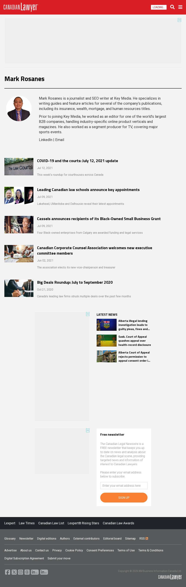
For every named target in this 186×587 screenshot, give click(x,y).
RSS (142, 538)
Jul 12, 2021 (45, 168)
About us (26, 550)
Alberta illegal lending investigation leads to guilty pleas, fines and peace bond (133, 325)
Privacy (57, 550)
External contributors (86, 538)
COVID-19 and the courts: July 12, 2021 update (77, 161)
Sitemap (130, 538)
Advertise (10, 550)
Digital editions (46, 538)
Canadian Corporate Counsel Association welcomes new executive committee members (94, 250)
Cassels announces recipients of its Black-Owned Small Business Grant (99, 219)
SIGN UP (124, 497)
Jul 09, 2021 (45, 197)
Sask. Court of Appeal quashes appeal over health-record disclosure (134, 341)
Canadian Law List (51, 523)
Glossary (10, 538)
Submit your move (59, 558)
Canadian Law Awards (118, 523)
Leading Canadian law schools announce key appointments (88, 189)
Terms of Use (126, 550)
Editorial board (112, 538)
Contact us (42, 550)
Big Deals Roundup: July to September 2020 (75, 282)
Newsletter (26, 538)
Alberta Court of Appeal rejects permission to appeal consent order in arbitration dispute (134, 356)
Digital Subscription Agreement (24, 558)
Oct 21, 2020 (45, 289)
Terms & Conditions (150, 550)
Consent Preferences (100, 550)
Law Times (27, 523)
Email (59, 140)
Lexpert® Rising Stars (83, 523)
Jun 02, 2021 (45, 260)
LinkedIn (45, 140)
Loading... (159, 7)
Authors (65, 538)
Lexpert (9, 523)
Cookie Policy (74, 550)
